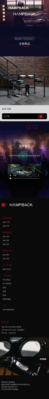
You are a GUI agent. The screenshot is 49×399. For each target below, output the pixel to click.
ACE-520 (6, 244)
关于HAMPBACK (8, 309)
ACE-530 (6, 240)
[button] (46, 172)
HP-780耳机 (7, 283)
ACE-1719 (6, 222)
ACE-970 (6, 226)
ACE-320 (6, 259)
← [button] (28, 126)
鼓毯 (4, 287)
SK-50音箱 (6, 280)
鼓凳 (4, 295)
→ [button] (35, 126)
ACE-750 (6, 236)
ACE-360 (6, 255)
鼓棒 (4, 291)
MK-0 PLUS (7, 269)
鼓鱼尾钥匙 (7, 299)
